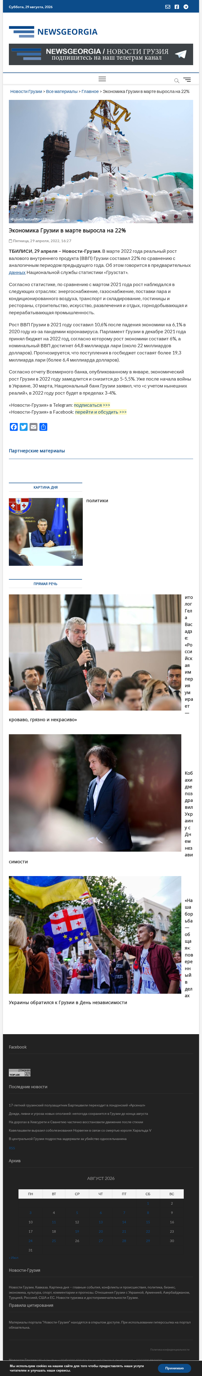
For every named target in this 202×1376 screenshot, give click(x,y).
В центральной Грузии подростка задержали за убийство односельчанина (68, 1139)
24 (31, 1241)
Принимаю (174, 1368)
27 (101, 1241)
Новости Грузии (23, 1360)
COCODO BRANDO (149, 1360)
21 (124, 1231)
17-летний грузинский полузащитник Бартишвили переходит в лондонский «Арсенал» (77, 1105)
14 (124, 1222)
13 (101, 1222)
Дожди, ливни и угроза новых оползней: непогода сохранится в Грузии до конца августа (78, 1113)
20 (101, 1231)
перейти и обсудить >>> (101, 412)
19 (77, 1231)
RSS (12, 1148)
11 (54, 1222)
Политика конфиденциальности (169, 1349)
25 (54, 1241)
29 (148, 1241)
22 (148, 1231)
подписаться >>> (92, 405)
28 (124, 1241)
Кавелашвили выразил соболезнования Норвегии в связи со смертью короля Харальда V (80, 1130)
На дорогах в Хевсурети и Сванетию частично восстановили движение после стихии (76, 1122)
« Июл (13, 1257)
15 (148, 1222)
